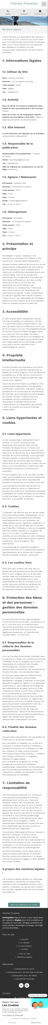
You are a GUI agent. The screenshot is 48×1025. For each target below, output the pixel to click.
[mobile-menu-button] (44, 4)
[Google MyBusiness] (27, 985)
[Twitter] (21, 985)
